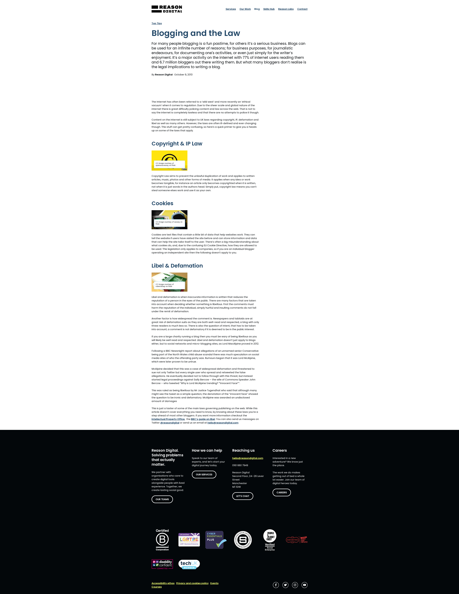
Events (214, 583)
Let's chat (242, 496)
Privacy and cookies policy (192, 583)
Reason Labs (286, 9)
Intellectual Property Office (168, 419)
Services (231, 9)
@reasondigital (169, 422)
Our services (204, 474)
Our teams (162, 499)
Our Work (245, 9)
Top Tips (157, 23)
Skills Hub (269, 9)
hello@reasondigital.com (223, 422)
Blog (257, 9)
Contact (302, 9)
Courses (157, 586)
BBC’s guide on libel (203, 419)
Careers (282, 492)
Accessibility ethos (163, 583)
